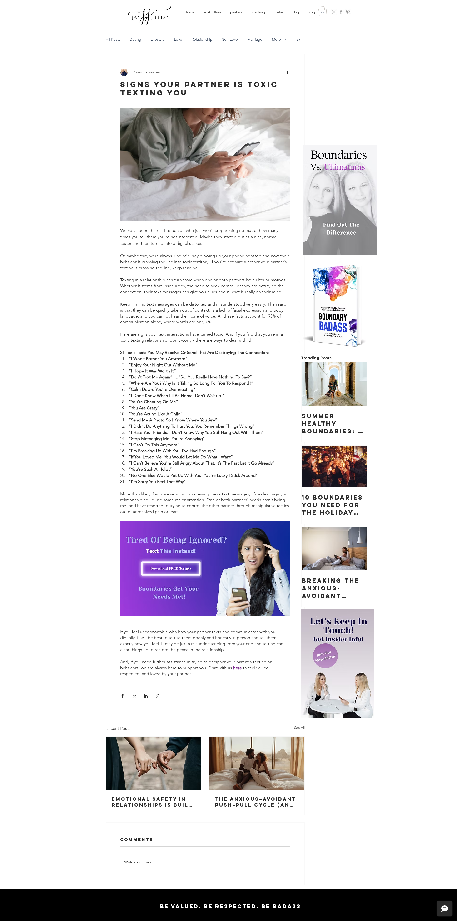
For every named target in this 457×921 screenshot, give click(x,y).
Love (178, 39)
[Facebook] (341, 12)
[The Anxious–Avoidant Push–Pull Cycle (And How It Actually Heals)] (256, 763)
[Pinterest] (348, 12)
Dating (135, 39)
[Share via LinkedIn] (146, 696)
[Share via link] (157, 696)
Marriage (254, 39)
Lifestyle (157, 39)
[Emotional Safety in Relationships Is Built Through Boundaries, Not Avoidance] (153, 763)
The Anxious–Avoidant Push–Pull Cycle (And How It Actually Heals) (255, 802)
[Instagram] (334, 12)
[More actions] (287, 72)
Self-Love (230, 39)
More (276, 39)
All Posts (113, 39)
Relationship (202, 39)
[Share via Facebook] (122, 696)
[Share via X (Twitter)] (134, 696)
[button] (235, 12)
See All (299, 727)
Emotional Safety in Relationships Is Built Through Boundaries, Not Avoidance (152, 802)
